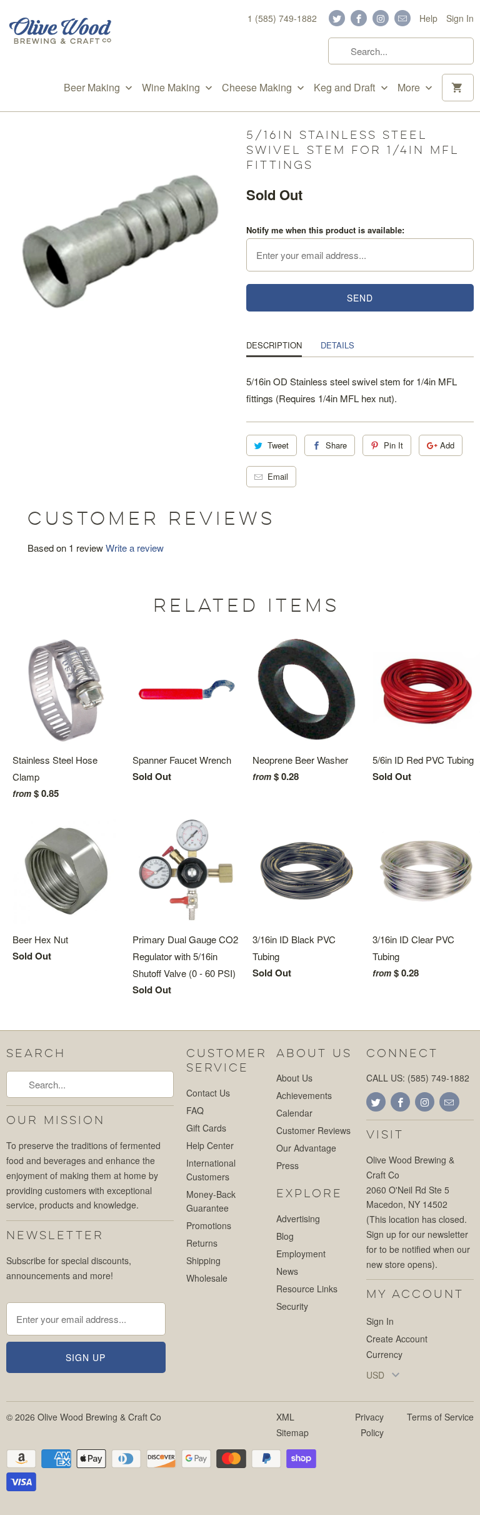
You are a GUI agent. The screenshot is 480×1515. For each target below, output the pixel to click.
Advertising (298, 1218)
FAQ (195, 1110)
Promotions (208, 1225)
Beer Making (93, 87)
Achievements (304, 1095)
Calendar (294, 1113)
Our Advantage (306, 1148)
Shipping (203, 1260)
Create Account (397, 1338)
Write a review (135, 547)
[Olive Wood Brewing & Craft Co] (60, 32)
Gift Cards (206, 1128)
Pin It (393, 445)
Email (278, 476)
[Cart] (458, 87)
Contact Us (208, 1093)
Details (337, 345)
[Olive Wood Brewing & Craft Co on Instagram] (380, 18)
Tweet (278, 445)
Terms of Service (440, 1417)
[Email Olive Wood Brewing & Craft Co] (402, 18)
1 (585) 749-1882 (282, 18)
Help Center (210, 1145)
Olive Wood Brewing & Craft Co (99, 1417)
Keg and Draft (346, 87)
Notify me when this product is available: (325, 230)
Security (292, 1306)
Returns (202, 1243)
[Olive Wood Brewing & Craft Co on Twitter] (337, 18)
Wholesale (207, 1278)
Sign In (460, 18)
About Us (294, 1078)
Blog (285, 1236)
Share (336, 445)
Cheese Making (258, 87)
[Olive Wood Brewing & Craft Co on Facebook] (359, 18)
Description (274, 345)
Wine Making (172, 87)
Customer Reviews (313, 1130)
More (410, 87)
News (287, 1271)
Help (428, 18)
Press (287, 1165)
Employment (301, 1253)
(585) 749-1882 (438, 1078)
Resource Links (307, 1288)
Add (447, 445)
